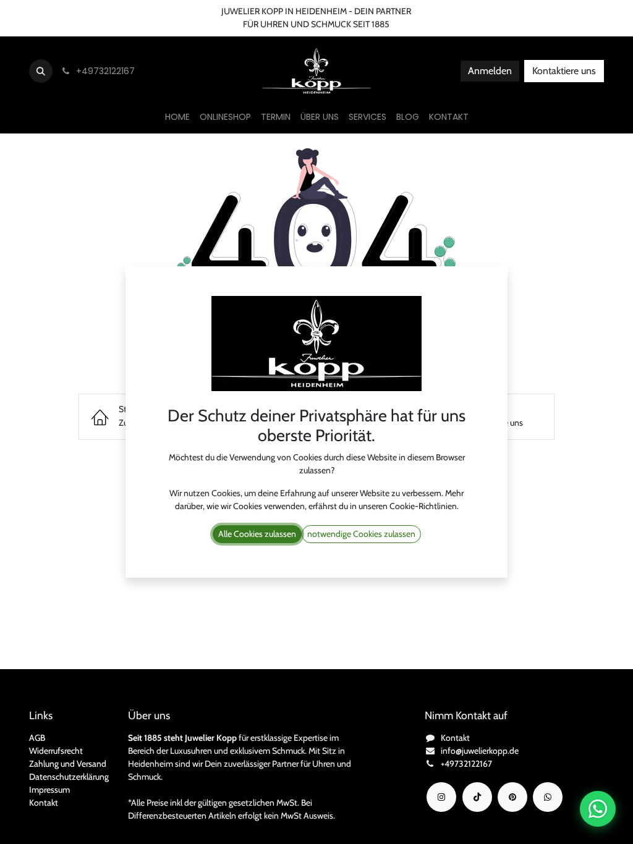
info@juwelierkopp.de (480, 750)
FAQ (193, 11)
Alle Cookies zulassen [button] (257, 533)
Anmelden (490, 71)
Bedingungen (146, 11)
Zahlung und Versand (67, 763)
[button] (41, 71)
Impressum (49, 789)
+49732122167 (466, 763)
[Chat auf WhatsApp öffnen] (598, 809)
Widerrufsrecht (56, 750)
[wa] (548, 797)
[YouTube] (512, 797)
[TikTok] (477, 797)
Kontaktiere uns (564, 71)
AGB (37, 737)
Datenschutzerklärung (69, 776)
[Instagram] (441, 797)
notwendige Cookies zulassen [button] (361, 533)
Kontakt (43, 802)
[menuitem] (177, 117)
